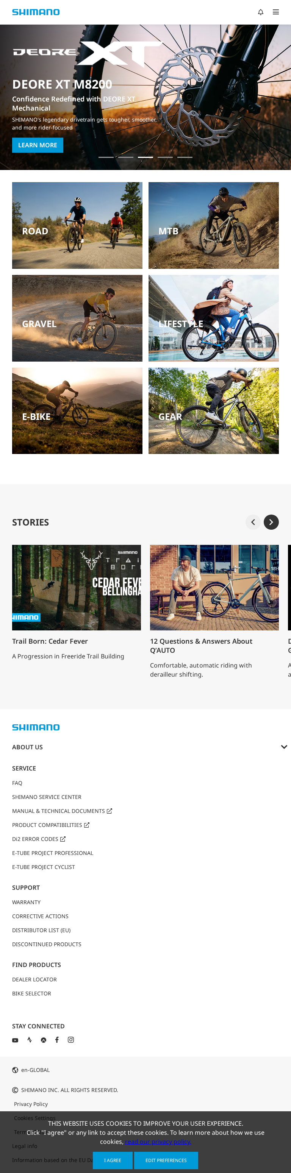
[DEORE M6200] (165, 157)
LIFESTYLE (180, 323)
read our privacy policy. (158, 1141)
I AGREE (112, 1160)
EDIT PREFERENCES (166, 1160)
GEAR (170, 416)
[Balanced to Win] (125, 157)
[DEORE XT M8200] (145, 157)
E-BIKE (36, 416)
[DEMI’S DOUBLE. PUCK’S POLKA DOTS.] (106, 157)
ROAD (35, 231)
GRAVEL (39, 323)
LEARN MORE (37, 133)
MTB (168, 231)
